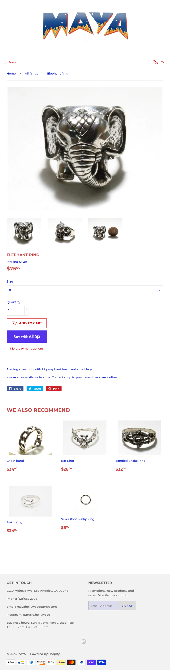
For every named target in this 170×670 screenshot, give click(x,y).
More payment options (27, 348)
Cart (163, 62)
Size (10, 281)
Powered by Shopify (45, 654)
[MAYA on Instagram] (84, 642)
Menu (13, 62)
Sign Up (127, 605)
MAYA (21, 654)
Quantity (13, 302)
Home (11, 73)
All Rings (31, 73)
